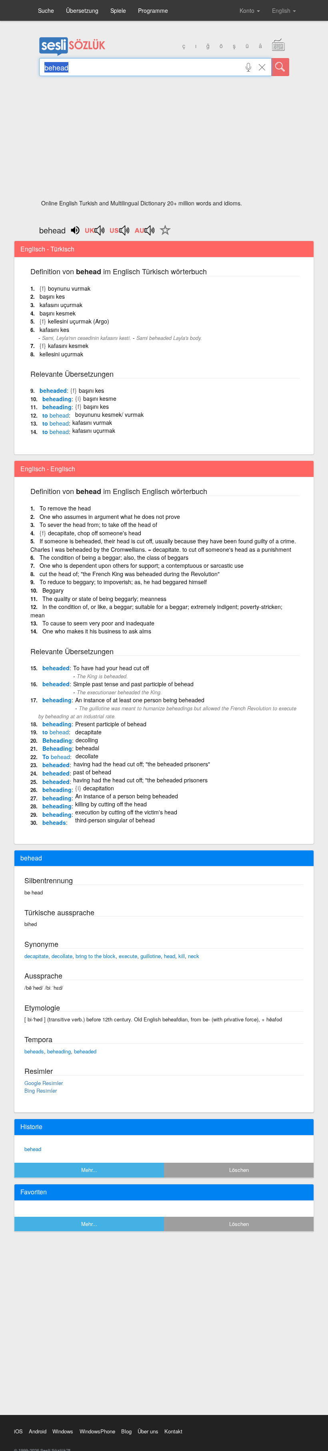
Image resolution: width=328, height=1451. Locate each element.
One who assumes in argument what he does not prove (110, 516)
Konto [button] (248, 10)
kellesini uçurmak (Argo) (78, 321)
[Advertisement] (164, 140)
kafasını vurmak (92, 422)
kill (181, 956)
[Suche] (280, 67)
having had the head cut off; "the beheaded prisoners (140, 780)
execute (128, 956)
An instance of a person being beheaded (126, 796)
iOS (18, 1431)
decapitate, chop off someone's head (94, 533)
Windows (62, 1431)
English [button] (282, 10)
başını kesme (99, 398)
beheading (57, 399)
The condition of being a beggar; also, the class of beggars (114, 557)
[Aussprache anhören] (95, 233)
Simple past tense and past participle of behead (133, 684)
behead (32, 1149)
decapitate (88, 732)
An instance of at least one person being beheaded (139, 700)
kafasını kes (54, 330)
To (56, 757)
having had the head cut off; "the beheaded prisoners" (142, 764)
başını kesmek (58, 313)
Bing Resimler (40, 1090)
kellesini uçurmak (61, 354)
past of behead (92, 772)
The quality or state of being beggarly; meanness (104, 599)
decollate (87, 756)
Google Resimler (43, 1083)
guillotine (150, 956)
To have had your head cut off (111, 668)
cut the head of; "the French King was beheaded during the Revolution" (130, 574)
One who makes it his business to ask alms (96, 631)
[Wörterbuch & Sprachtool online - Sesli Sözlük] (72, 54)
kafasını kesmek (68, 346)
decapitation (98, 788)
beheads (54, 822)
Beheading (57, 740)
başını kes (52, 296)
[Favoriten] (163, 235)
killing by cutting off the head (111, 804)
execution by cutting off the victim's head (126, 812)
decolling (87, 740)
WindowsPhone (97, 1431)
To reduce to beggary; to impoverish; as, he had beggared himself (123, 582)
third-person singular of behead (115, 820)
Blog (126, 1431)
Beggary (53, 590)
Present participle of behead (110, 724)
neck (193, 956)
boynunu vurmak (69, 288)
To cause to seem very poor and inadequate (98, 623)
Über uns (148, 1431)
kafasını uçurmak (61, 305)
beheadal (87, 748)
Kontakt (173, 1431)
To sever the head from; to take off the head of (98, 525)
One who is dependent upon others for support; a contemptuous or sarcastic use (142, 565)
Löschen (239, 1170)
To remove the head (65, 508)
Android (37, 1431)
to (55, 415)
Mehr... (89, 1170)
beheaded (53, 390)
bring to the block (96, 956)
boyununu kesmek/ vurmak (109, 414)
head (169, 956)
